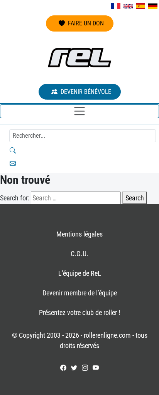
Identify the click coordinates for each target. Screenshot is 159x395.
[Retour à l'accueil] (79, 58)
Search (134, 198)
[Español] (140, 6)
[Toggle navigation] (79, 111)
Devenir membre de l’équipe (79, 293)
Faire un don (86, 23)
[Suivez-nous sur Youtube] (96, 368)
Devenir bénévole (86, 91)
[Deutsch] (152, 6)
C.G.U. (79, 254)
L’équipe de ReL (79, 273)
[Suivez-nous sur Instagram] (85, 368)
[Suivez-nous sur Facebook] (63, 368)
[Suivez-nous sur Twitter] (74, 368)
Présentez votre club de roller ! (79, 312)
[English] (128, 6)
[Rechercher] (79, 150)
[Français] (115, 6)
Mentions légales (79, 234)
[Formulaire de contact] (79, 163)
